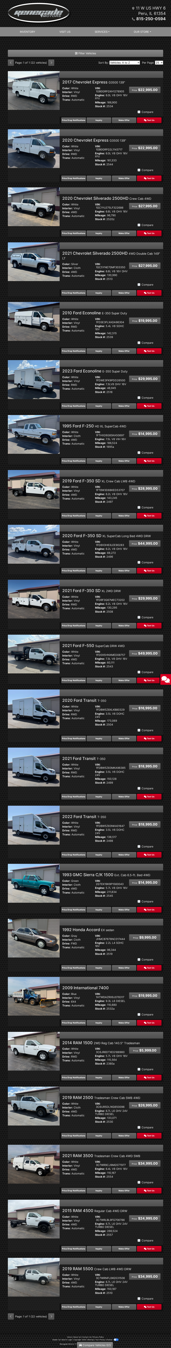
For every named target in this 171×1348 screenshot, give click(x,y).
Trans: (66, 99)
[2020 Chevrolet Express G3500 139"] (34, 148)
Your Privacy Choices (104, 1340)
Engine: (100, 95)
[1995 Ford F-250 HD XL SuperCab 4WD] (34, 434)
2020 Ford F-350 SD (106, 535)
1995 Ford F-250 (94, 426)
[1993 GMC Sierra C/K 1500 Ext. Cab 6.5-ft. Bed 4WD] (34, 883)
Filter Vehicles (87, 53)
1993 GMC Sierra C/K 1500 (106, 874)
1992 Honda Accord (88, 929)
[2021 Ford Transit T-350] (34, 766)
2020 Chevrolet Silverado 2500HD (106, 198)
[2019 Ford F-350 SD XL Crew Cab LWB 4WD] (34, 489)
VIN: (98, 88)
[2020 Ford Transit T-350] (34, 708)
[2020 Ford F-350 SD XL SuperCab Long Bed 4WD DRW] (34, 544)
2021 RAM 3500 (101, 1155)
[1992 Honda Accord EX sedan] (34, 938)
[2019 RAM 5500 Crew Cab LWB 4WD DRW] (34, 1277)
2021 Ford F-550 (93, 645)
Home (69, 1337)
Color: (66, 88)
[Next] (51, 62)
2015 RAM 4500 (94, 1210)
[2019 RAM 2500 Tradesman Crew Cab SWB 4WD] (34, 1105)
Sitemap (90, 1340)
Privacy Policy (98, 1337)
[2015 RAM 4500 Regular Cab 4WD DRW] (34, 1219)
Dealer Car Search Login (62, 1340)
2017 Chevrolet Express (93, 82)
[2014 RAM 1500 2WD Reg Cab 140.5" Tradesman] (34, 1051)
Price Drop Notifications (73, 120)
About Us (77, 1337)
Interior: (67, 92)
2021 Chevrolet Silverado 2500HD (111, 255)
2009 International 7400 (85, 987)
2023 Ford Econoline (95, 371)
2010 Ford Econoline (94, 312)
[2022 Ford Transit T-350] (34, 825)
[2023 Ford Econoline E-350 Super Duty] (34, 379)
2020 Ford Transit (84, 700)
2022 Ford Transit (84, 816)
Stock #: (100, 106)
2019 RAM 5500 (96, 1268)
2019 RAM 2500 (101, 1097)
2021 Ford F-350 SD (91, 590)
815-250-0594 (151, 18)
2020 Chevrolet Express (94, 140)
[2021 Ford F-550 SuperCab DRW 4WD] (34, 653)
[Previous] (11, 62)
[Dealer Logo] (38, 13)
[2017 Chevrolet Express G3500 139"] (34, 90)
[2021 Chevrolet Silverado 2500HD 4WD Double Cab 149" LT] (34, 261)
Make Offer (124, 120)
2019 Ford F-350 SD (98, 481)
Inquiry (99, 120)
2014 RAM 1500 (101, 1042)
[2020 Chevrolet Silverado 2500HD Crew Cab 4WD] (34, 206)
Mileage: (100, 102)
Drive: (66, 96)
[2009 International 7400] (34, 996)
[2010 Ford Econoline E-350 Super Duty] (34, 321)
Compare (147, 112)
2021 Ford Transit (83, 758)
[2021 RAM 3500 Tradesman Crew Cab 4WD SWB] (34, 1164)
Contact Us (86, 1337)
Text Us (150, 120)
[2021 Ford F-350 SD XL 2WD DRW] (34, 599)
